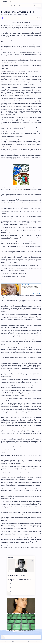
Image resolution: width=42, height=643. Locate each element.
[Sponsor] (31, 6)
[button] (40, 1)
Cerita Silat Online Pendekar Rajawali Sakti (18, 588)
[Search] (36, 1)
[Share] (29, 641)
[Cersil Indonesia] (15, 6)
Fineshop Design (25, 637)
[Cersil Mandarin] (22, 6)
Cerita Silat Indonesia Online (15, 584)
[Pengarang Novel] (9, 6)
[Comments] (37, 641)
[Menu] (21, 641)
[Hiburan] (35, 6)
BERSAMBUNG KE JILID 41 (21, 552)
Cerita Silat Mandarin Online (15, 593)
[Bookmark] (38, 1)
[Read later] (37, 18)
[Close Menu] (41, 641)
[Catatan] (27, 6)
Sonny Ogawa (5, 1)
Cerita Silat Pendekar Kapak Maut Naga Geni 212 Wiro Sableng (20, 580)
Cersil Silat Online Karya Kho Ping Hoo (17, 575)
